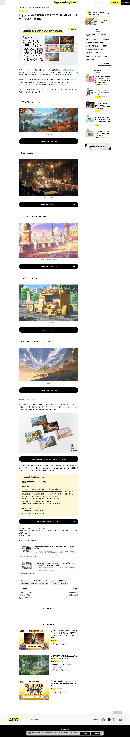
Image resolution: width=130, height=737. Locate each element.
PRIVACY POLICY (33, 719)
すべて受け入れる (95, 733)
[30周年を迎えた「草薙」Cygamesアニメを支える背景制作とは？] (48, 665)
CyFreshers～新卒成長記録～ (95, 42)
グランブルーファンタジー (58, 581)
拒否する (85, 733)
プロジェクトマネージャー (94, 56)
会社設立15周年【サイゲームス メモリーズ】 (97, 35)
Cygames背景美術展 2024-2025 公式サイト (49, 521)
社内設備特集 (105, 39)
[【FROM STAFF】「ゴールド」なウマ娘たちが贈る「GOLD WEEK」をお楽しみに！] (48, 690)
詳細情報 (29, 733)
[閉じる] (101, 732)
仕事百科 (105, 46)
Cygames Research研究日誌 (95, 49)
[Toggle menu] (2, 2)
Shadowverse (44, 583)
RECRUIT (115, 2)
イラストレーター (25, 581)
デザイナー (55, 664)
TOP (25, 719)
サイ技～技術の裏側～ (93, 46)
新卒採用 (107, 56)
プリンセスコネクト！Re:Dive (59, 583)
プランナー (98, 53)
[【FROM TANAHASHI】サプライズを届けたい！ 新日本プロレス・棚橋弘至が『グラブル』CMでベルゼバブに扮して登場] (48, 640)
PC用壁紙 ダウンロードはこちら (48, 141)
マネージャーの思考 (92, 39)
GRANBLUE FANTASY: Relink (29, 583)
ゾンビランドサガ (57, 667)
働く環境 (89, 53)
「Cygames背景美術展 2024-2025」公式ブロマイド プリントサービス (49, 459)
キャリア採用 (90, 59)
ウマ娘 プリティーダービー (41, 581)
